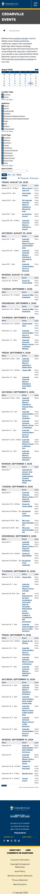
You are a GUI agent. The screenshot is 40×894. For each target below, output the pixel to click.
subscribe (21, 52)
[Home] (4, 31)
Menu (35, 5)
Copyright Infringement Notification (20, 865)
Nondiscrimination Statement (20, 875)
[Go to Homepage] (10, 5)
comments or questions (20, 853)
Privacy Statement (20, 880)
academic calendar (21, 39)
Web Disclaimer (20, 884)
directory (15, 850)
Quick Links (26, 837)
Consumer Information (19, 859)
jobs (28, 850)
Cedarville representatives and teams (19, 59)
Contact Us (8, 837)
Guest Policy (20, 871)
